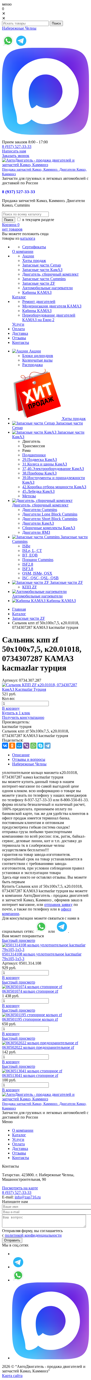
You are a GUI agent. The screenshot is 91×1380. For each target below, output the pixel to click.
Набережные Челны (19, 28)
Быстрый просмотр (18, 940)
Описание (21, 755)
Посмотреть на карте (20, 1188)
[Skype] (40, 746)
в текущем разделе (37, 219)
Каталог (19, 614)
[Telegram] (47, 746)
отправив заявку (58, 904)
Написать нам (14, 151)
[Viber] (26, 746)
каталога (27, 238)
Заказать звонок (15, 155)
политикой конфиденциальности (33, 1235)
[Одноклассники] (12, 746)
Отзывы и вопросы (28, 759)
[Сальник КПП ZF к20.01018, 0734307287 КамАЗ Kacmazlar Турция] (45, 689)
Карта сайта (12, 1375)
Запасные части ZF (28, 618)
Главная (19, 609)
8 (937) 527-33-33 (16, 146)
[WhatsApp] (33, 746)
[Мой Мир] (19, 746)
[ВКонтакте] (5, 746)
